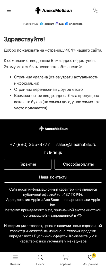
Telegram (48, 24)
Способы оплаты (78, 164)
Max (61, 24)
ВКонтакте (76, 24)
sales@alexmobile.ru (76, 144)
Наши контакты (53, 177)
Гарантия (28, 164)
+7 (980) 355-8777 (30, 144)
